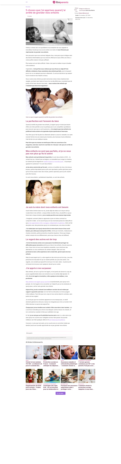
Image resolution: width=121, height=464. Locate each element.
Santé (44, 360)
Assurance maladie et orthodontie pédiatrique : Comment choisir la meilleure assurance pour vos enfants (69, 364)
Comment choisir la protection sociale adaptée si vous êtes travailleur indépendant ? (86, 387)
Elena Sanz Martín (90, 10)
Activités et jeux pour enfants (34, 384)
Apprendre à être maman (84, 360)
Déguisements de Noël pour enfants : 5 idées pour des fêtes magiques (33, 387)
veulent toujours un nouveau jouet (53, 161)
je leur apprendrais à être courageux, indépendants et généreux (46, 223)
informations (64, 384)
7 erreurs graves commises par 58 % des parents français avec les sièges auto (86, 364)
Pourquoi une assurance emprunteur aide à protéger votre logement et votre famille (69, 387)
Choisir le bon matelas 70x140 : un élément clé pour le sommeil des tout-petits (34, 364)
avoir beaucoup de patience (57, 320)
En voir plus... (60, 393)
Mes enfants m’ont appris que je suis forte (38, 281)
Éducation (28, 6)
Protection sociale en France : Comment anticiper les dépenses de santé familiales (51, 364)
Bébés (27, 360)
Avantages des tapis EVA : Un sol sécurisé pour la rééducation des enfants (51, 387)
